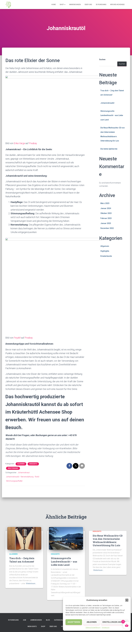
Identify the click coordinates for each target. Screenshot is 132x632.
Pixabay (33, 143)
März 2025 (104, 203)
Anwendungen (75, 4)
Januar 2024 (105, 208)
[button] (127, 600)
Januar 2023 (105, 223)
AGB (24, 620)
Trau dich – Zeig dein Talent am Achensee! (21, 560)
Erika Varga (19, 143)
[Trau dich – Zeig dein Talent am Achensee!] (24, 538)
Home (53, 4)
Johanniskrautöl (12, 477)
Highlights (33, 464)
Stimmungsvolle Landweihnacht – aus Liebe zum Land (111, 115)
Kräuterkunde (13, 468)
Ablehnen (92, 622)
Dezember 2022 (107, 228)
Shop (62, 4)
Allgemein (20, 464)
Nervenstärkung (27, 477)
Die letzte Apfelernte (108, 149)
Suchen (102, 59)
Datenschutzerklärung (93, 627)
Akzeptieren (74, 622)
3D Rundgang (101, 4)
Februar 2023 (106, 218)
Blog (48, 620)
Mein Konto (32, 626)
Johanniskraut (24, 473)
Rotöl (37, 477)
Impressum (105, 627)
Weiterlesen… (31, 583)
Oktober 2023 (106, 213)
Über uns (88, 4)
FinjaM (17, 337)
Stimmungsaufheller (14, 481)
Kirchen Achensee (117, 4)
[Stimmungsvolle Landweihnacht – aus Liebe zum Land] (66, 538)
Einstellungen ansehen (114, 622)
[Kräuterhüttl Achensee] (8, 4)
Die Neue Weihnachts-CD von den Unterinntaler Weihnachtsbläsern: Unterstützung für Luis (108, 540)
